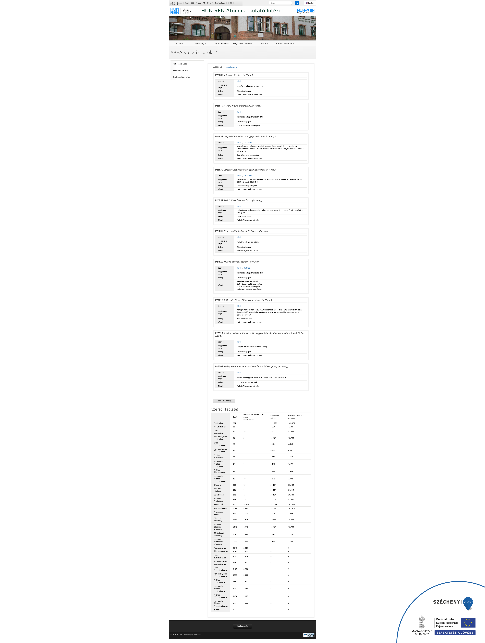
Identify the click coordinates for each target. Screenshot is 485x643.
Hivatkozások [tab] (231, 67)
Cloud (187, 3)
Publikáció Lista (180, 64)
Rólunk (179, 43)
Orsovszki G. (248, 143)
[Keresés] (297, 3)
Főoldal (172, 3)
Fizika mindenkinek (284, 43)
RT (204, 3)
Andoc (198, 3)
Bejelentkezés (220, 3)
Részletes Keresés (180, 70)
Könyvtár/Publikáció (242, 43)
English (311, 3)
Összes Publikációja (224, 401)
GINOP (230, 3)
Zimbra (179, 3)
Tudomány (199, 43)
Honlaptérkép (242, 626)
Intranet (210, 3)
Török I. (240, 81)
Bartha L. (247, 268)
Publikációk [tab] (217, 67)
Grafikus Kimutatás (181, 77)
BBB (192, 3)
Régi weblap (174, 4)
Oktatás (263, 43)
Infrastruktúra (221, 43)
